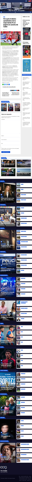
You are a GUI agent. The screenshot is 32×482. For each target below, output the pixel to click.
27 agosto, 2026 (4, 224)
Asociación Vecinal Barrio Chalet (24, 476)
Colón (22, 360)
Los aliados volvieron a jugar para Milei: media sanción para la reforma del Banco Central (25, 215)
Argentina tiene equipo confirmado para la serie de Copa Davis (25, 399)
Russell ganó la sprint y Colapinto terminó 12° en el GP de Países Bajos (25, 414)
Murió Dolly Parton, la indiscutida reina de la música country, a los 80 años (25, 451)
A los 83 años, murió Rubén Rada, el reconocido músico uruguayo (7, 460)
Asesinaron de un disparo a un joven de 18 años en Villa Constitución (25, 257)
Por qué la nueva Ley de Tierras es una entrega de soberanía (25, 433)
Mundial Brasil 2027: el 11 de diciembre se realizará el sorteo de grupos (7, 390)
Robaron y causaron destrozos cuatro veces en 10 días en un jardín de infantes (25, 202)
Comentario (3, 119)
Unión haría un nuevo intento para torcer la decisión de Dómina (15, 93)
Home (19, 476)
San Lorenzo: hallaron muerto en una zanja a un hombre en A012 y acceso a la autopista (25, 262)
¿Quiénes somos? (29, 480)
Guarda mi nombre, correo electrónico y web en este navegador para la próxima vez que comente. (10, 149)
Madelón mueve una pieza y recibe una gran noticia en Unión (26, 113)
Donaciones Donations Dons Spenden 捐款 (24, 477)
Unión (21, 326)
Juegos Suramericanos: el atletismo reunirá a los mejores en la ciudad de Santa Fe (26, 409)
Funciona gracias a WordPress (4, 478)
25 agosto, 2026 (4, 390)
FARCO (30, 477)
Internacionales (23, 241)
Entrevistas (2, 314)
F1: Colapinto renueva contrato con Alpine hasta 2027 (26, 99)
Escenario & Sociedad (23, 449)
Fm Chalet (3, 7)
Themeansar (13, 478)
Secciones (20, 480)
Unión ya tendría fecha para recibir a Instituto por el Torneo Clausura (26, 344)
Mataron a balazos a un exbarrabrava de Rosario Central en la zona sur (24, 249)
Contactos (30, 476)
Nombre (2, 135)
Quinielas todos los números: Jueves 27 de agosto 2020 (26, 78)
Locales (3, 162)
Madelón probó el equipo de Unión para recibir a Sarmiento (7, 342)
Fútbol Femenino (23, 373)
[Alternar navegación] (15, 12)
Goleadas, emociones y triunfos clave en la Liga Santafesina (24, 375)
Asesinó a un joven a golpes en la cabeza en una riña (27, 88)
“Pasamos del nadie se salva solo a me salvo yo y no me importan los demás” (25, 305)
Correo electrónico (4, 139)
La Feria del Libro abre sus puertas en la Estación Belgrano (25, 462)
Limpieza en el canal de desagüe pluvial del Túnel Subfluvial (25, 191)
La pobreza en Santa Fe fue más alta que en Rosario (26, 109)
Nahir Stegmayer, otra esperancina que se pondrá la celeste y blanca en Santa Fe (25, 404)
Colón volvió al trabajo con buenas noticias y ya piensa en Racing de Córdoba (25, 362)
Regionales (2, 267)
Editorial (22, 420)
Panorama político (20, 162)
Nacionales (2, 220)
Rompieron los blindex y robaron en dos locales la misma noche (25, 196)
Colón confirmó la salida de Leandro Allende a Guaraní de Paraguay (7, 366)
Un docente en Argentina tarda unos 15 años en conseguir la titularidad (8, 224)
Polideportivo (3, 171)
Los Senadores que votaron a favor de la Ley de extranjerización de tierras (25, 427)
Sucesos (25, 194)
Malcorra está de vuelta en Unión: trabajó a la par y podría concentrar (25, 334)
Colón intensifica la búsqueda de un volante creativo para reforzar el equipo (25, 357)
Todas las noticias (24, 480)
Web (2, 143)
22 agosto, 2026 (4, 318)
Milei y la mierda (5, 436)
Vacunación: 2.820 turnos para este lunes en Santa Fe (26, 118)
